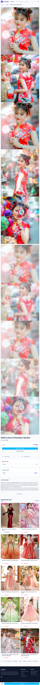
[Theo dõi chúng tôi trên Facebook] (1, 677)
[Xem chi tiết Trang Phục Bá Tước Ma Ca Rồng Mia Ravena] (10, 516)
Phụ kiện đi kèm (24, 676)
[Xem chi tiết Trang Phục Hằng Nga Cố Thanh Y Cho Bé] (10, 610)
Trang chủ (2, 4)
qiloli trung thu (15, 661)
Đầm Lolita (23, 674)
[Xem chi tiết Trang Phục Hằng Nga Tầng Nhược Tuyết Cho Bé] (30, 579)
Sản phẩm (7, 4)
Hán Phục (22, 672)
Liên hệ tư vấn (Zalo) (20, 451)
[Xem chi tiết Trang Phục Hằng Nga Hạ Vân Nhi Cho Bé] (30, 516)
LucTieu (3, 669)
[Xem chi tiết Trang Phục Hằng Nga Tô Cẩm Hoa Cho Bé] (30, 547)
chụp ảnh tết (25, 661)
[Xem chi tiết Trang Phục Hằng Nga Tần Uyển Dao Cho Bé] (10, 579)
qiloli (4, 661)
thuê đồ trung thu (35, 661)
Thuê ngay (22, 683)
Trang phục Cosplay (24, 671)
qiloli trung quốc (9, 661)
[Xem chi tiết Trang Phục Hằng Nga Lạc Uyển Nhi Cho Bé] (10, 547)
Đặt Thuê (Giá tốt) (21, 448)
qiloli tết (20, 661)
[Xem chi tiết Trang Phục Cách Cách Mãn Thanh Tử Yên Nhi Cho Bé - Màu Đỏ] (30, 642)
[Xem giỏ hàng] (38, 2)
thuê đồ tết (29, 661)
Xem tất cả (37, 500)
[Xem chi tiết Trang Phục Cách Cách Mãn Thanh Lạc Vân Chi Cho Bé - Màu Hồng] (10, 642)
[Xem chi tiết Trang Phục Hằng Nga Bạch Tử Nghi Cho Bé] (30, 610)
